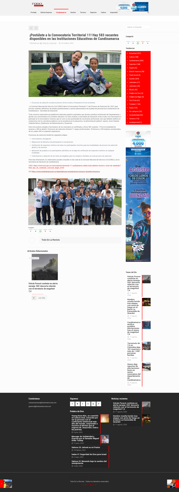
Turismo (132, 119)
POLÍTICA (132, 101)
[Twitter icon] (86, 485)
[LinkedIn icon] (91, 485)
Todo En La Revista (49, 43)
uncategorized (134, 122)
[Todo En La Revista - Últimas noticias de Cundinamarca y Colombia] (37, 4)
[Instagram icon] (96, 485)
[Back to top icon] (89, 476)
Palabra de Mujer (135, 97)
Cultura (131, 57)
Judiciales (133, 82)
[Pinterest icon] (93, 485)
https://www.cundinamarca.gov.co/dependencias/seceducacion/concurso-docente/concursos (66, 172)
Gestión (132, 79)
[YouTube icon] (88, 485)
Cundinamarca (134, 61)
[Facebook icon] (83, 485)
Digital (131, 68)
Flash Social (133, 75)
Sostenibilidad (134, 115)
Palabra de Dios (135, 93)
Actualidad (133, 53)
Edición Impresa (135, 71)
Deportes (132, 64)
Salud (131, 108)
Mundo (131, 90)
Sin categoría (134, 111)
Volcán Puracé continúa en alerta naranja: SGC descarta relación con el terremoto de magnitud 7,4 (43, 287)
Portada (132, 104)
